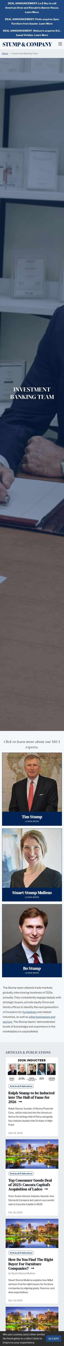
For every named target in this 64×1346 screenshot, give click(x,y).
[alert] (32, 8)
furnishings (30, 1012)
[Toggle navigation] (60, 44)
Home (5, 53)
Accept (53, 1338)
